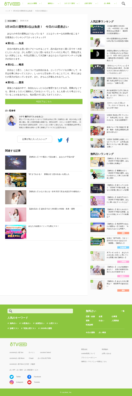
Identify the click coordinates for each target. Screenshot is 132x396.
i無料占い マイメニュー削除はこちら (94, 361)
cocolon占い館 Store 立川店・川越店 (22, 364)
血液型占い (39, 323)
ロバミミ (32, 352)
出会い (101, 321)
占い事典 (102, 332)
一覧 (123, 311)
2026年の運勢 (46, 328)
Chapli (31, 358)
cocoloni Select (45, 352)
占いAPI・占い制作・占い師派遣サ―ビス (24, 370)
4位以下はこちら (44, 101)
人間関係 (115, 321)
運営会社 (84, 349)
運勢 (87, 321)
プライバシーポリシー (89, 358)
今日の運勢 (12, 21)
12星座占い (26, 323)
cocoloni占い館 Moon (17, 358)
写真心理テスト (29, 328)
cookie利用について (88, 353)
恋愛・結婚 (90, 316)
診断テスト (14, 328)
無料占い (13, 323)
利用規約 (105, 349)
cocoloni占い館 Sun (16, 352)
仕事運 (114, 316)
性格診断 (89, 325)
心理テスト (53, 323)
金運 (100, 316)
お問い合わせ (106, 353)
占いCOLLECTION (44, 358)
